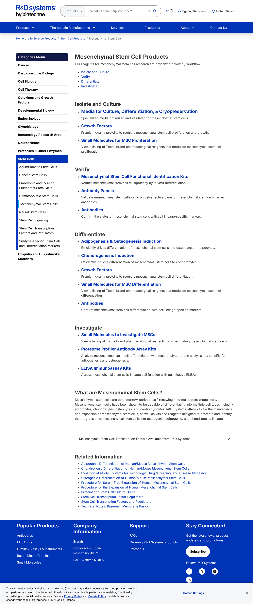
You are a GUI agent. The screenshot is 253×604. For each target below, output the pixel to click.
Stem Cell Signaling (33, 220)
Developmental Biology (36, 110)
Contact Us (218, 28)
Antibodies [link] (25, 535)
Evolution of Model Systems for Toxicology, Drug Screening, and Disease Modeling (143, 473)
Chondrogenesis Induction (107, 255)
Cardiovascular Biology (36, 73)
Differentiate (90, 81)
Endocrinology (29, 118)
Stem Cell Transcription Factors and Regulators (36, 230)
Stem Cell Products (72, 38)
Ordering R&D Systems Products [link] (154, 542)
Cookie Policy (97, 596)
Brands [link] (78, 541)
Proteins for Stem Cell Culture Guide (108, 492)
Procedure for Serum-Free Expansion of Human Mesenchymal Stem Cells (136, 483)
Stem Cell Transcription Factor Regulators (112, 497)
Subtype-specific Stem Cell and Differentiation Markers (39, 243)
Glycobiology (28, 127)
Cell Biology (27, 81)
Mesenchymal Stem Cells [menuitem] (105, 38)
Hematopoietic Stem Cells (38, 196)
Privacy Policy (73, 596)
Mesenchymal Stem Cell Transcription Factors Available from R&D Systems (134, 439)
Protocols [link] (137, 549)
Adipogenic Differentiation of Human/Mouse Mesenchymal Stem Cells (133, 464)
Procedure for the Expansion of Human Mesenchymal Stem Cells (129, 487)
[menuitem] (20, 38)
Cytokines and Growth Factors (35, 100)
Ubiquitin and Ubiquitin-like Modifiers (39, 256)
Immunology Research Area (39, 135)
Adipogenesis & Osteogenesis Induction (121, 241)
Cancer (23, 65)
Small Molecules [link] (29, 562)
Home (20, 38)
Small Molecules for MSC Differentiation (121, 284)
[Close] (246, 593)
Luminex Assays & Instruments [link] (39, 549)
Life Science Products (42, 38)
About (185, 28)
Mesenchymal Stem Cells (39, 204)
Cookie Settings (193, 593)
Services (117, 28)
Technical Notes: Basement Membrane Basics (115, 506)
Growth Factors (96, 125)
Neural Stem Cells (32, 212)
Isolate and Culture (95, 72)
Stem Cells (26, 159)
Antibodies (92, 209)
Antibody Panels (97, 190)
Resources (152, 28)
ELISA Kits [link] (24, 542)
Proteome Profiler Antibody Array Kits (118, 349)
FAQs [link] (133, 535)
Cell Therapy (28, 89)
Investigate (89, 86)
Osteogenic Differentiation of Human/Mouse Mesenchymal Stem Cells (133, 478)
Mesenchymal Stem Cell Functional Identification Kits (134, 176)
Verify (85, 77)
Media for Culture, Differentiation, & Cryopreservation (139, 111)
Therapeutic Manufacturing (70, 28)
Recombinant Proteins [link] (33, 556)
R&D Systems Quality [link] (88, 560)
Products (22, 28)
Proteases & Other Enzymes (40, 151)
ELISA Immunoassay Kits (106, 368)
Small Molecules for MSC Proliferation (119, 140)
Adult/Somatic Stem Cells (38, 167)
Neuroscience (29, 143)
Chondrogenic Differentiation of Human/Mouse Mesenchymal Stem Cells (135, 468)
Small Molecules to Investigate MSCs (118, 334)
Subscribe (198, 551)
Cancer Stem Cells (33, 175)
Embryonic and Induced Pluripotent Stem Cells (37, 185)
